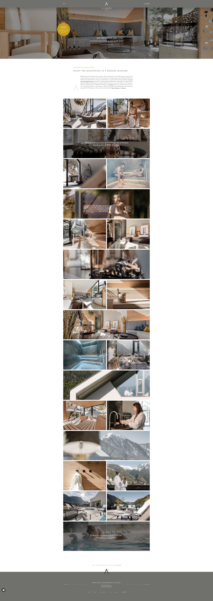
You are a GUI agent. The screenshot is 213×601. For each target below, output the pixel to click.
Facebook (65, 584)
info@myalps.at (107, 585)
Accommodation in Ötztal (101, 565)
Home (93, 565)
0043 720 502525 (107, 587)
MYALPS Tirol (111, 565)
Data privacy (103, 592)
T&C (110, 592)
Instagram (147, 584)
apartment (111, 84)
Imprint (95, 592)
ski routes (124, 88)
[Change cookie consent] (3, 590)
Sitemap (116, 592)
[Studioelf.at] (124, 592)
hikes (113, 88)
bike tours (117, 88)
